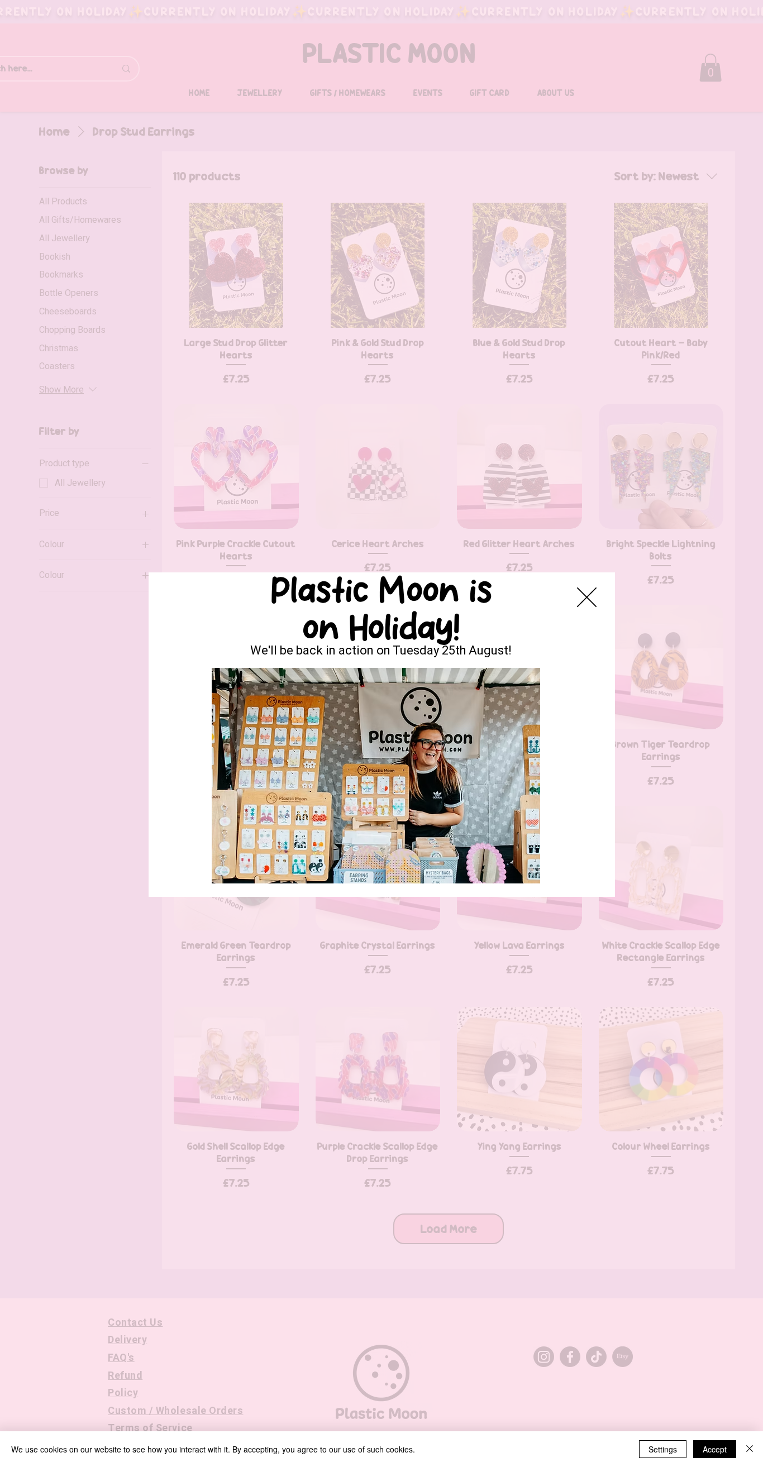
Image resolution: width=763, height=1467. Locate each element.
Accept (715, 1449)
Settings (662, 1449)
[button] (587, 597)
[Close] (749, 1449)
